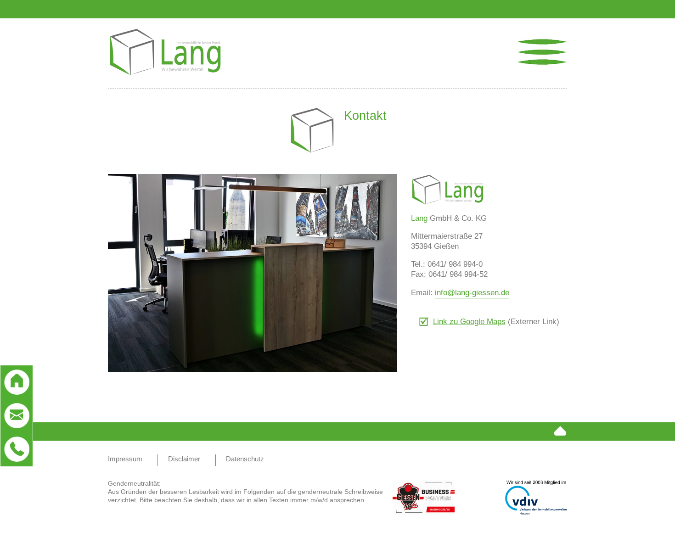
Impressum (125, 459)
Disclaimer (184, 459)
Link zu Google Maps (469, 321)
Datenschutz (245, 459)
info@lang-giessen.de (472, 292)
